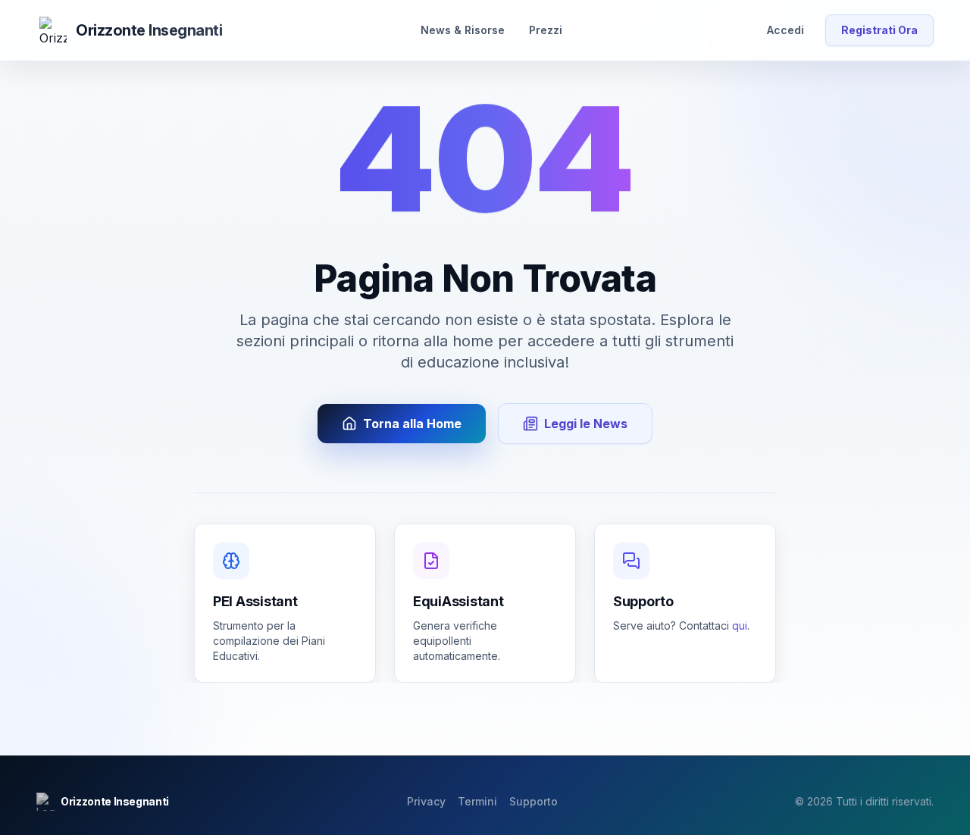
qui (739, 625)
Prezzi (545, 29)
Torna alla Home (412, 423)
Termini (477, 801)
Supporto (533, 801)
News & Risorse (463, 29)
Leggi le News (585, 423)
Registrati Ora (879, 29)
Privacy (426, 801)
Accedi (785, 29)
